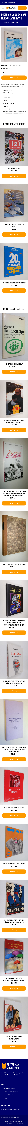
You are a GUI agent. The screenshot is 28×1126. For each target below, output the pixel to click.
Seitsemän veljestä (9, 1088)
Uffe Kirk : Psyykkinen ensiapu (14, 808)
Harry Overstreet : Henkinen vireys (14, 564)
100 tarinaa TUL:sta (14, 168)
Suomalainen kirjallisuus (11, 1092)
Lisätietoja (14, 77)
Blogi (5, 1098)
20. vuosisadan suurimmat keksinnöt (14, 283)
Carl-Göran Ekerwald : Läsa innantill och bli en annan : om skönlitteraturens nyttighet (14, 623)
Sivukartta (20, 1123)
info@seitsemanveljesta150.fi (8, 2)
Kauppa (22, 8)
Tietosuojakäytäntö (10, 1123)
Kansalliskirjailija (9, 1095)
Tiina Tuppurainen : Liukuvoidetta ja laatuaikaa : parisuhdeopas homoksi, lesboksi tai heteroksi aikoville (14, 493)
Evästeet (20, 1121)
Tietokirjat (6, 22)
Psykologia (14, 22)
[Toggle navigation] (3, 7)
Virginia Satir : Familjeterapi (14, 364)
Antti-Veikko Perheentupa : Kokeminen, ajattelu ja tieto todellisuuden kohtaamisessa (14, 749)
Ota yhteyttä (13, 1121)
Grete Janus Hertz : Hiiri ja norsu (14, 864)
